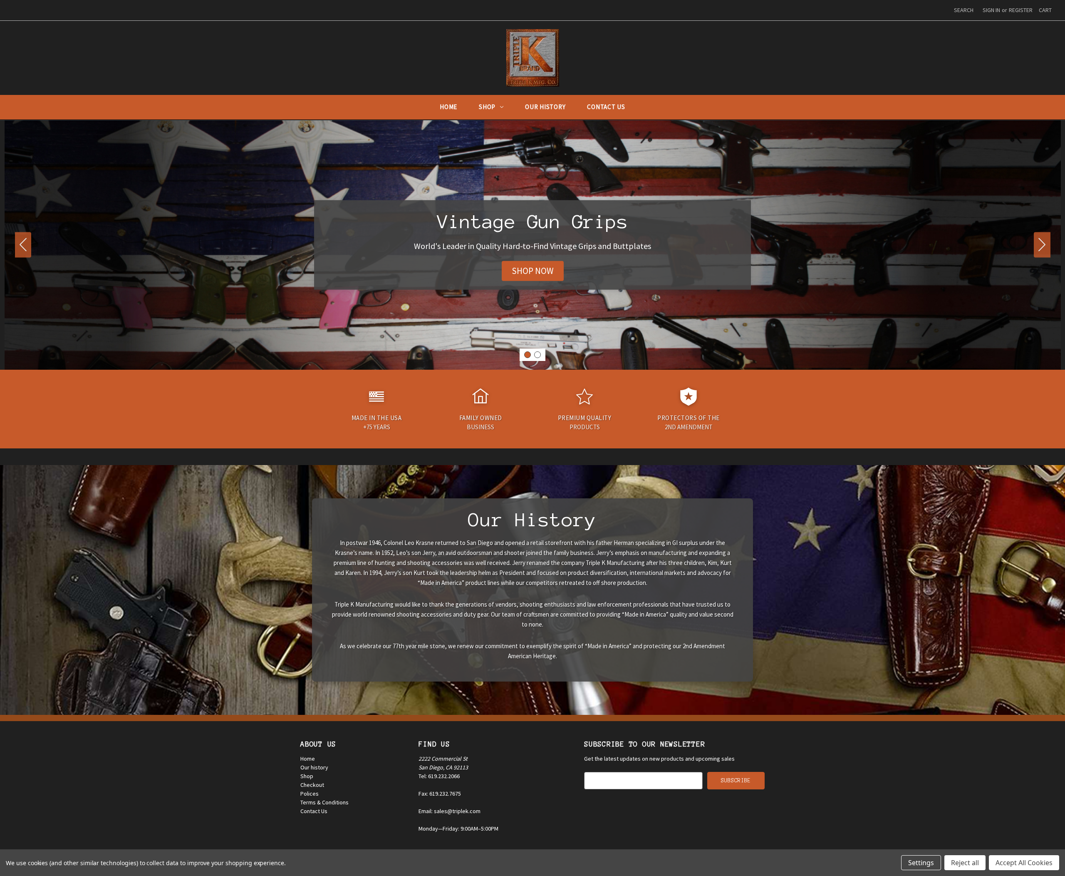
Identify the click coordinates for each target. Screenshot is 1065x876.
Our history (314, 767)
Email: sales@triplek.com (449, 811)
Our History (545, 107)
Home (448, 107)
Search (963, 10)
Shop (487, 107)
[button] (533, 271)
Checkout (312, 785)
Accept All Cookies (1024, 862)
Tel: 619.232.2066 (439, 776)
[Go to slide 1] (527, 354)
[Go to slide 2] (23, 245)
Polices (309, 793)
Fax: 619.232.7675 (440, 793)
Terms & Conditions (324, 802)
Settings (921, 862)
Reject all (965, 862)
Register (1021, 10)
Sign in (991, 10)
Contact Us (606, 107)
